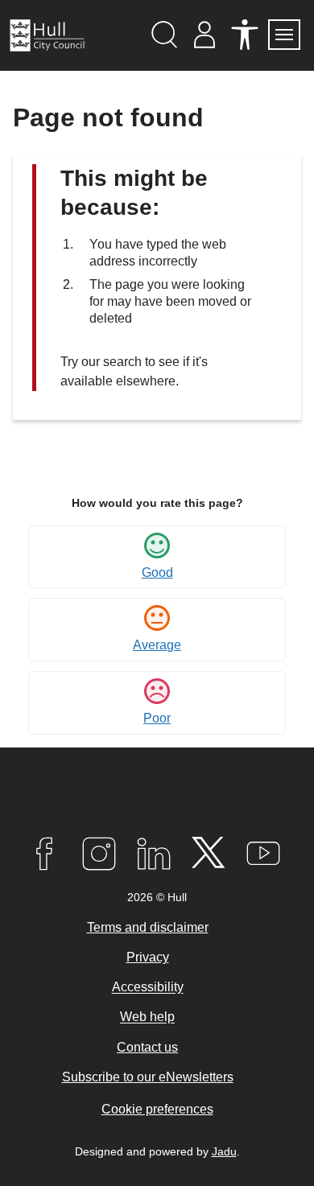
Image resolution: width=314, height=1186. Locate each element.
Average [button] (157, 645)
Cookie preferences (157, 1109)
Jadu (224, 1151)
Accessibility (148, 988)
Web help (147, 1017)
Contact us (147, 1047)
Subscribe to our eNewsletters (147, 1077)
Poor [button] (157, 718)
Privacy (147, 957)
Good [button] (157, 572)
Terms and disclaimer (148, 927)
